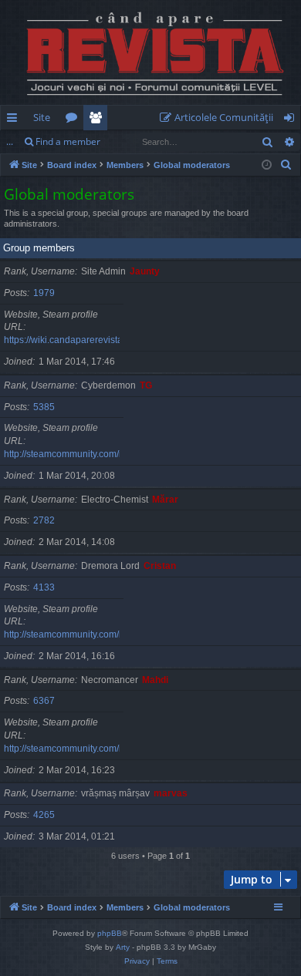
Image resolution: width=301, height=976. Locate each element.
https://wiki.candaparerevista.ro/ (70, 340)
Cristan (160, 565)
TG (146, 385)
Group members (39, 248)
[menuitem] (220, 117)
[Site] (150, 52)
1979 (44, 293)
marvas (171, 793)
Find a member (68, 141)
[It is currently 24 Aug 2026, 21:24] (267, 165)
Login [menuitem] (292, 120)
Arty (123, 947)
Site (41, 117)
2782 (44, 520)
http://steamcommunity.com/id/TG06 (78, 454)
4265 (44, 814)
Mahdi (155, 680)
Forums (74, 120)
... (9, 141)
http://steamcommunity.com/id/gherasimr (87, 748)
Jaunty (145, 271)
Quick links (15, 120)
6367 (44, 700)
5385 (44, 407)
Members (98, 120)
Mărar (165, 499)
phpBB (109, 933)
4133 (44, 587)
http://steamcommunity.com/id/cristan (80, 634)
